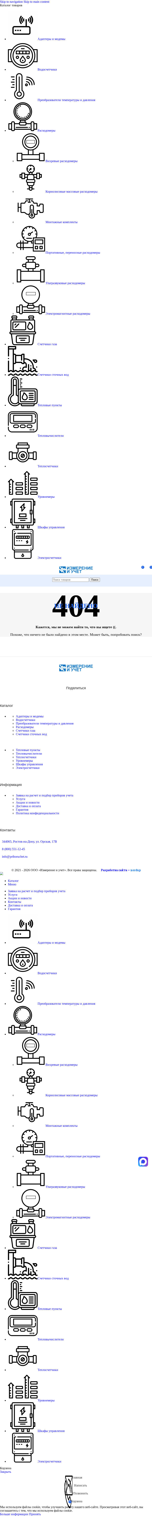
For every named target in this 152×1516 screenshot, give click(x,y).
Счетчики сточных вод (31, 734)
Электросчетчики (28, 767)
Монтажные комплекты (62, 222)
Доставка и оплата (28, 806)
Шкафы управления (29, 764)
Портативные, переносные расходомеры (73, 252)
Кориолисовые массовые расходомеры (72, 191)
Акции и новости (28, 802)
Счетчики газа (25, 730)
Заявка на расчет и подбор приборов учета (44, 795)
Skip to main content (36, 1)
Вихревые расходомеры (62, 161)
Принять (35, 1514)
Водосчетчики (25, 720)
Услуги (20, 799)
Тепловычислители (29, 753)
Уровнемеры (24, 760)
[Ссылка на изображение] (76, 670)
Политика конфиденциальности (37, 813)
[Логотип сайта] (76, 575)
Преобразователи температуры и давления (44, 723)
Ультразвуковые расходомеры (65, 283)
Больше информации (14, 1514)
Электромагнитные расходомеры (68, 313)
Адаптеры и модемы (30, 716)
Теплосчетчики (26, 757)
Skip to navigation (12, 1)
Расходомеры (25, 727)
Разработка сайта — (121, 870)
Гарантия (22, 809)
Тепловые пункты (28, 750)
